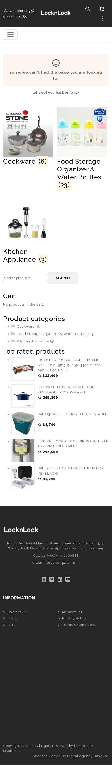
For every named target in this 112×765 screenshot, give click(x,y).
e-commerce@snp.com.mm (56, 563)
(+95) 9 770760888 (63, 555)
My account (72, 612)
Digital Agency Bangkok (88, 756)
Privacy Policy (74, 618)
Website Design (47, 756)
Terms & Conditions (79, 625)
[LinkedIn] (60, 579)
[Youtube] (67, 579)
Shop (12, 618)
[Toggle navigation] (10, 34)
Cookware (26, 327)
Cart (11, 625)
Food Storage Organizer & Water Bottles (52, 334)
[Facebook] (44, 579)
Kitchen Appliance (33, 341)
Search (63, 278)
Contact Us (17, 612)
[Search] (88, 9)
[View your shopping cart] (102, 9)
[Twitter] (51, 579)
